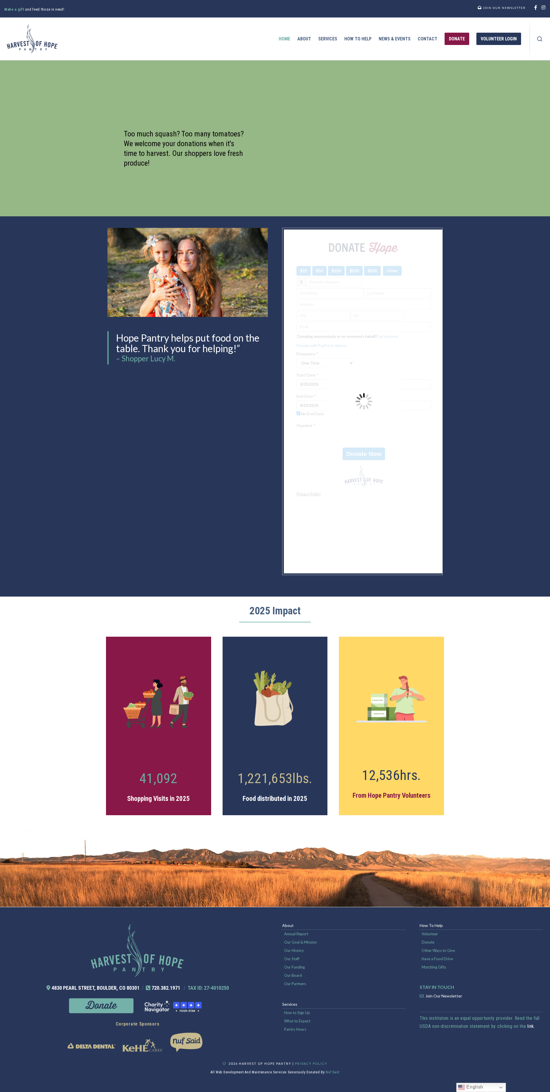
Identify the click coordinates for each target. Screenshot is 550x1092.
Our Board (293, 975)
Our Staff (291, 958)
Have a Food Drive (437, 958)
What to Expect (297, 1021)
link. (531, 1026)
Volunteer (430, 934)
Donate (428, 942)
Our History (294, 950)
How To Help (431, 925)
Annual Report (296, 934)
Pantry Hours (295, 1029)
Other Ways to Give (438, 950)
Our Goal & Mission (300, 942)
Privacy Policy (311, 1063)
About (288, 925)
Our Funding (294, 967)
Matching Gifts (434, 967)
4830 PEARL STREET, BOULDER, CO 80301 (96, 988)
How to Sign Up (297, 1012)
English (474, 1087)
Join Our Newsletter (443, 995)
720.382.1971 (166, 988)
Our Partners (295, 983)
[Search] (540, 38)
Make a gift (14, 9)
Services (289, 1004)
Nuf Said (332, 1072)
